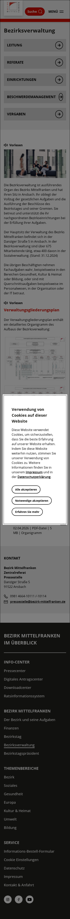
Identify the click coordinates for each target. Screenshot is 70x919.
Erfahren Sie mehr (27, 512)
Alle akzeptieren (26, 489)
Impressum (34, 472)
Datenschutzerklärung (34, 477)
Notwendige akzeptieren (31, 500)
